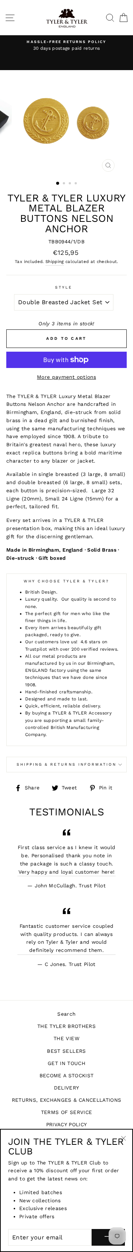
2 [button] (64, 184)
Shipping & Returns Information (67, 764)
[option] (66, 45)
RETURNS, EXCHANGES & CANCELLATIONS (67, 1100)
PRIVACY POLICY (66, 1124)
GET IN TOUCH (66, 1063)
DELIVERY (66, 1088)
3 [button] (70, 184)
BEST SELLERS (66, 1051)
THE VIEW (66, 1038)
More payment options (66, 377)
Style (63, 287)
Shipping (54, 261)
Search (66, 1014)
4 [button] (76, 184)
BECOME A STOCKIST (67, 1075)
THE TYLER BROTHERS (66, 1026)
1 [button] (58, 183)
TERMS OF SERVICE (66, 1112)
